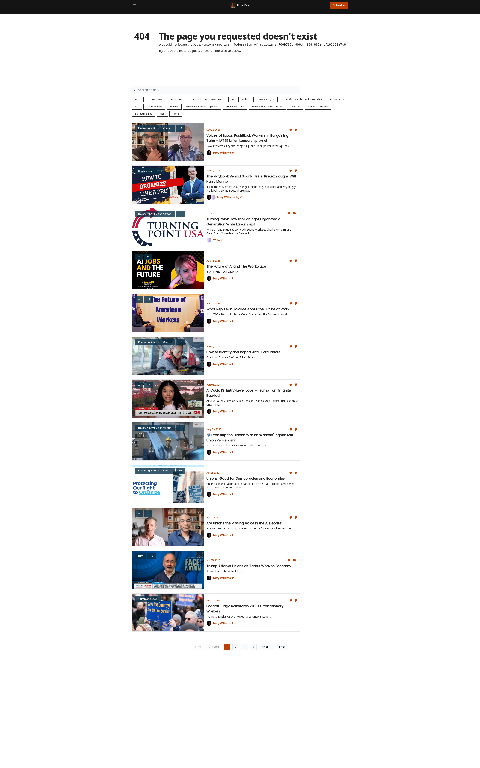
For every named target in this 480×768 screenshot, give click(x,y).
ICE (137, 106)
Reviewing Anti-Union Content (208, 99)
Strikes (245, 99)
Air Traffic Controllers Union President (302, 99)
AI (233, 99)
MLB (162, 113)
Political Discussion (318, 106)
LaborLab (295, 106)
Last (282, 647)
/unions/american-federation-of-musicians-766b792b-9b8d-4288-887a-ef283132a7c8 (274, 44)
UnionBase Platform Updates (267, 106)
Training (174, 106)
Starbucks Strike (143, 113)
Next (264, 647)
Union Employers (265, 99)
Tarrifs (175, 113)
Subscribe (339, 5)
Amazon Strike (177, 99)
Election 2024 (337, 99)
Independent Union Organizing (202, 106)
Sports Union (155, 99)
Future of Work (154, 106)
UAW (137, 99)
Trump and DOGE (235, 106)
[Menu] (134, 5)
